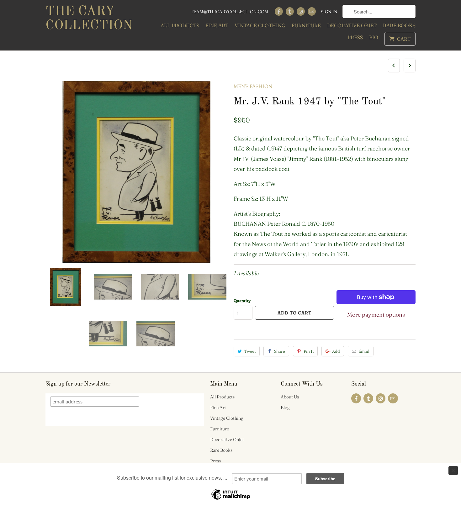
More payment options (376, 314)
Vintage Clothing (260, 25)
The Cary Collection (89, 18)
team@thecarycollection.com (229, 11)
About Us (290, 397)
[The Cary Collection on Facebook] (279, 11)
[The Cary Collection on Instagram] (301, 11)
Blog (285, 407)
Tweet (250, 351)
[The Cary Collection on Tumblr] (290, 11)
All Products (180, 25)
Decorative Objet (352, 25)
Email (363, 351)
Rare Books (399, 25)
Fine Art (216, 25)
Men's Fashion (253, 86)
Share (279, 351)
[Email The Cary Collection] (312, 11)
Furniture (306, 25)
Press (355, 37)
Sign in (329, 11)
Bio (373, 37)
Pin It (309, 351)
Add (336, 351)
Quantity (242, 300)
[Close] (453, 470)
